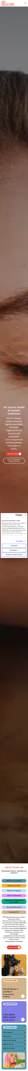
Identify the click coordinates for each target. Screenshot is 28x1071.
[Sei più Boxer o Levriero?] (14, 989)
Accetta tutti (14, 545)
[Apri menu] (25, 3)
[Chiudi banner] (25, 515)
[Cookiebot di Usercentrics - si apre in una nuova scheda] (16, 515)
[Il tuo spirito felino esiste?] (14, 1012)
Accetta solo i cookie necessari (14, 554)
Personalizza (19, 541)
